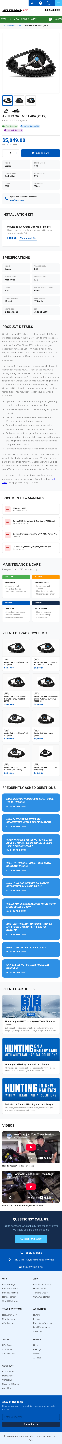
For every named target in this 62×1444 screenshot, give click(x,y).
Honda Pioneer (9, 1297)
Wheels (36, 1353)
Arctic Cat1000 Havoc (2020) (43, 734)
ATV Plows (7, 1349)
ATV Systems (8, 1323)
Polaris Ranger (9, 1284)
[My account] (40, 3)
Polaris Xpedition (10, 1293)
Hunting (36, 1315)
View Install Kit (28, 238)
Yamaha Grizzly (40, 1293)
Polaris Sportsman (42, 1284)
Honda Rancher (40, 1288)
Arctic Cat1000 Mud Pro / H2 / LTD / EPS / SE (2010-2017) (15, 699)
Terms (48, 1436)
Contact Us (7, 1380)
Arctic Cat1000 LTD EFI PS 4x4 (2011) (45, 769)
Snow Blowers (9, 1353)
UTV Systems (8, 1319)
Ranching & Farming (42, 1323)
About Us (6, 1388)
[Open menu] (58, 3)
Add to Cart (42, 153)
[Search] (32, 3)
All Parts (37, 1358)
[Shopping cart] (49, 2)
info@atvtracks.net (33, 1266)
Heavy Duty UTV (9, 1315)
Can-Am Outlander (41, 1297)
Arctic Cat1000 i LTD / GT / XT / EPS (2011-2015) (45, 663)
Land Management (41, 1327)
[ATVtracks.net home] (15, 11)
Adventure (37, 1331)
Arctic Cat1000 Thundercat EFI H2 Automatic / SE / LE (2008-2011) (46, 699)
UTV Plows (7, 1345)
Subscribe (29, 1424)
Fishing (36, 1319)
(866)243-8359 (52, 10)
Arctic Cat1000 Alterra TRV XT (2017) (16, 663)
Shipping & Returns (10, 1384)
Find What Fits (8, 1371)
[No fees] (42, 19)
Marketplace (7, 1376)
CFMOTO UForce (10, 1301)
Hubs (35, 1345)
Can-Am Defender (10, 1288)
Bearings (37, 1349)
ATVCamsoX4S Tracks (11, 26)
